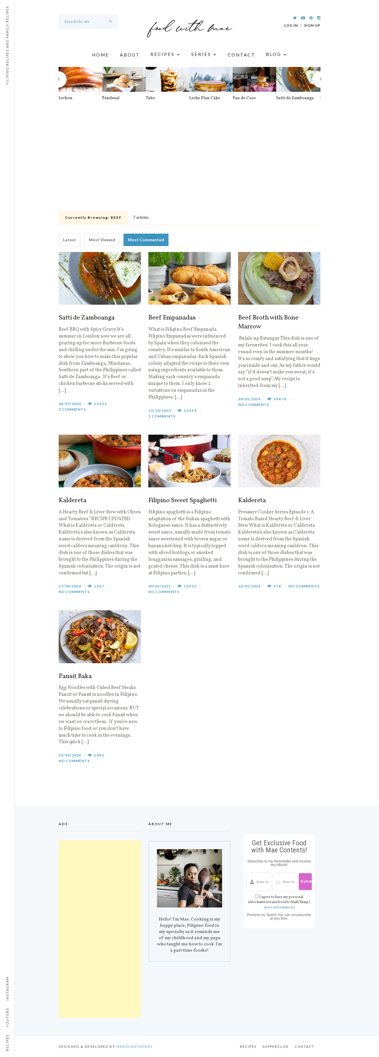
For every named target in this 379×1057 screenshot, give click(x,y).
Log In (291, 25)
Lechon (66, 98)
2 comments (162, 416)
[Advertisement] (189, 164)
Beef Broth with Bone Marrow (268, 322)
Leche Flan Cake (204, 98)
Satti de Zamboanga (295, 98)
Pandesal (111, 98)
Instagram (7, 988)
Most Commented (146, 239)
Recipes (162, 54)
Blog (273, 54)
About (130, 55)
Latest (69, 239)
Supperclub (275, 1046)
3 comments (72, 409)
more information (278, 907)
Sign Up (312, 25)
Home (100, 55)
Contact (241, 55)
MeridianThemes (134, 1046)
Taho (150, 98)
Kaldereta (72, 500)
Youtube (7, 1017)
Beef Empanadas (172, 318)
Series (201, 54)
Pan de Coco (244, 98)
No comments (253, 404)
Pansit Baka (75, 676)
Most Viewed (102, 239)
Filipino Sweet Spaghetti (182, 500)
